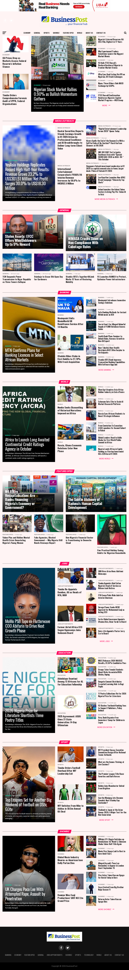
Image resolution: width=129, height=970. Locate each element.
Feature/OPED (68, 32)
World (79, 32)
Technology (88, 955)
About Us (89, 32)
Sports (46, 32)
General (37, 32)
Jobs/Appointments (54, 955)
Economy (27, 32)
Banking (8, 955)
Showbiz (56, 32)
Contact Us (100, 32)
